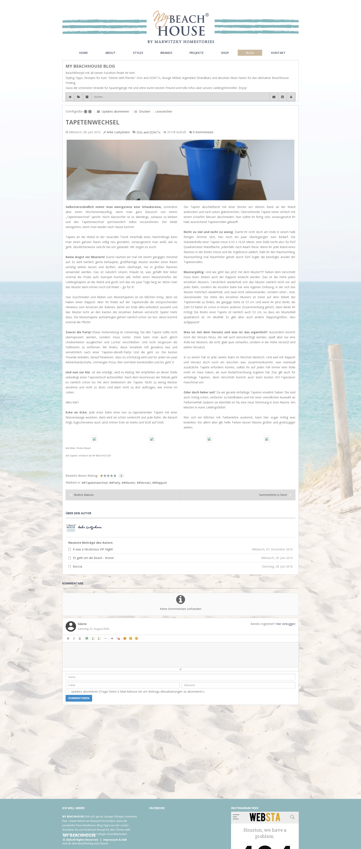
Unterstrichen (79, 638)
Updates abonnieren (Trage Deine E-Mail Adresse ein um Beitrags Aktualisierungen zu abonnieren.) (137, 691)
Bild (86, 638)
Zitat (112, 638)
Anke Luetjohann (118, 132)
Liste (105, 638)
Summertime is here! (273, 495)
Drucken (144, 111)
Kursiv (73, 638)
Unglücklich (148, 638)
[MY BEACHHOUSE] (180, 27)
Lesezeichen (163, 111)
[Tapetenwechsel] (180, 170)
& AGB (123, 839)
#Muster (129, 483)
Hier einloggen (285, 624)
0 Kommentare (203, 132)
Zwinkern (154, 638)
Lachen (130, 638)
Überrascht (136, 638)
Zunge (142, 638)
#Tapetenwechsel (96, 483)
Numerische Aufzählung (99, 638)
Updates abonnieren (115, 111)
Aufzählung (93, 638)
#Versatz (145, 483)
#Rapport (160, 483)
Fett (68, 638)
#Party (115, 483)
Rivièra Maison (84, 495)
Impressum (110, 839)
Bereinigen (118, 638)
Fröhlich (124, 638)
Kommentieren (78, 698)
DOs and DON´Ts (148, 132)
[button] (291, 97)
